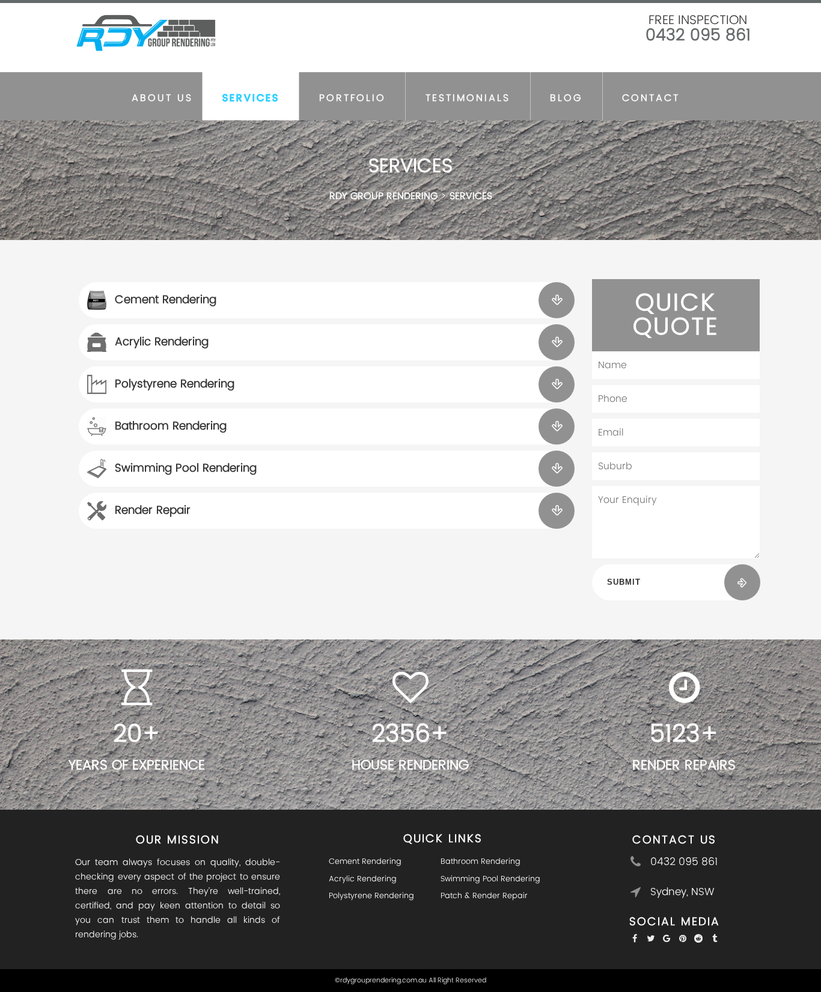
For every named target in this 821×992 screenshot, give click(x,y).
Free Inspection (698, 20)
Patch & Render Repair (484, 896)
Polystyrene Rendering (174, 384)
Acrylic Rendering (162, 342)
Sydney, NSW (682, 892)
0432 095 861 (698, 35)
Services (250, 98)
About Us (162, 98)
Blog (566, 98)
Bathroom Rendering (171, 426)
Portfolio (352, 98)
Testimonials (468, 98)
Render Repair (153, 510)
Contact (651, 98)
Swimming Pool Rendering (186, 468)
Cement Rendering (165, 300)
